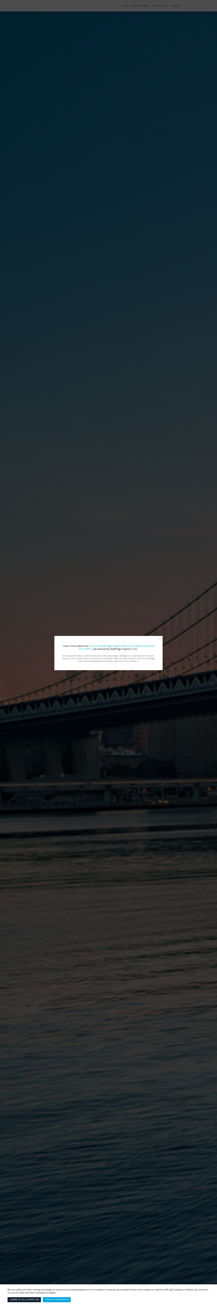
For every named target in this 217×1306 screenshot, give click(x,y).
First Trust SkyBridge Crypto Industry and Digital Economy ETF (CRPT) (116, 647)
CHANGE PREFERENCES (57, 1300)
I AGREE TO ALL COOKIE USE (24, 1300)
